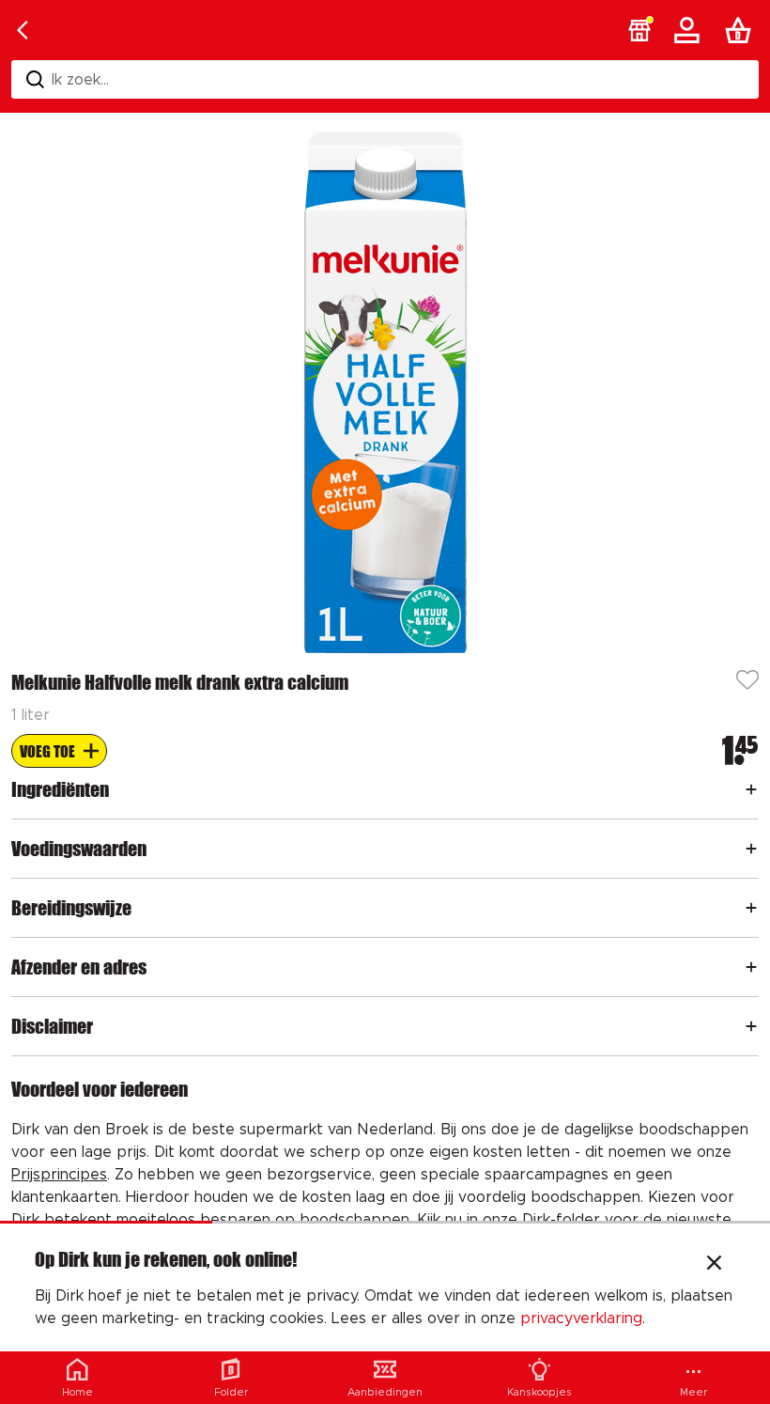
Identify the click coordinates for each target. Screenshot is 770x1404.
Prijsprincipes (59, 1174)
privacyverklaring (581, 1318)
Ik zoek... (80, 79)
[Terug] (22, 30)
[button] (639, 30)
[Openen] (751, 789)
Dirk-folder (561, 1219)
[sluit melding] (714, 1265)
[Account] (690, 30)
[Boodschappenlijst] (742, 30)
